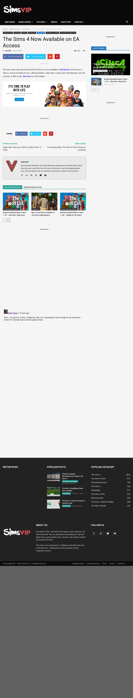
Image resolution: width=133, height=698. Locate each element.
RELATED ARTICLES (12, 187)
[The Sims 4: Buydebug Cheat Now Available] (53, 491)
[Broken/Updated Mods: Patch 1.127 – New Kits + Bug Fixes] (16, 201)
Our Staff (66, 22)
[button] (127, 22)
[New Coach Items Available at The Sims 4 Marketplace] (44, 201)
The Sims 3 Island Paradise (102, 502)
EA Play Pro (32, 33)
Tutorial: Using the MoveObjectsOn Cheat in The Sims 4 (72, 476)
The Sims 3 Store (98, 478)
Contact (79, 22)
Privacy (111, 563)
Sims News (10, 22)
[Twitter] (41, 175)
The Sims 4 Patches (100, 71)
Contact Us (121, 563)
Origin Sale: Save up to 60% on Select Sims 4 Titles (22, 148)
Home (5, 29)
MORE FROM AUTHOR (33, 187)
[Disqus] (44, 274)
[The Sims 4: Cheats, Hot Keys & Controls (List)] (53, 504)
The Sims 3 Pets (98, 494)
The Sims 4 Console (52, 33)
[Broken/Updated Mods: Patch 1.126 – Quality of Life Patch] (73, 201)
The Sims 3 (96, 486)
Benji (110, 71)
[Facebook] (23, 175)
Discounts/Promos (99, 482)
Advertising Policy (93, 563)
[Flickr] (27, 175)
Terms (104, 563)
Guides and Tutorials (70, 481)
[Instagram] (32, 175)
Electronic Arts (8, 33)
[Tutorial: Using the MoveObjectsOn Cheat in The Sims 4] (53, 477)
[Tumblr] (37, 175)
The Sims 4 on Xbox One (67, 33)
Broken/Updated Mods (11, 209)
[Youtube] (46, 175)
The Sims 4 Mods (98, 505)
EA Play (24, 33)
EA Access (17, 33)
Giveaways (95, 490)
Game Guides (24, 22)
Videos (54, 22)
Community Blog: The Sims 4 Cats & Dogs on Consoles (66, 148)
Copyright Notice (78, 563)
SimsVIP (8, 51)
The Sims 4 (41, 33)
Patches (41, 22)
